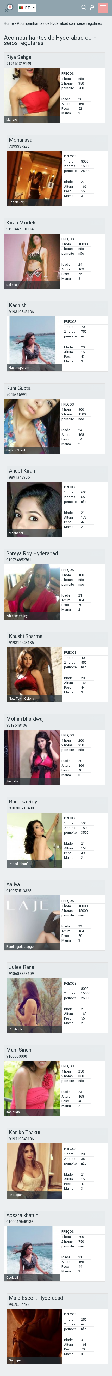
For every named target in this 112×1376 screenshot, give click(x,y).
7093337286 (19, 146)
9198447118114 (19, 229)
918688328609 (21, 973)
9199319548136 (19, 1221)
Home (9, 23)
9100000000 (16, 1056)
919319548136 (21, 311)
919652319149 (18, 63)
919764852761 (18, 560)
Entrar (93, 6)
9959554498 (19, 1304)
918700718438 (21, 808)
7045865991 (16, 394)
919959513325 (18, 891)
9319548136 (16, 725)
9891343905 (19, 477)
